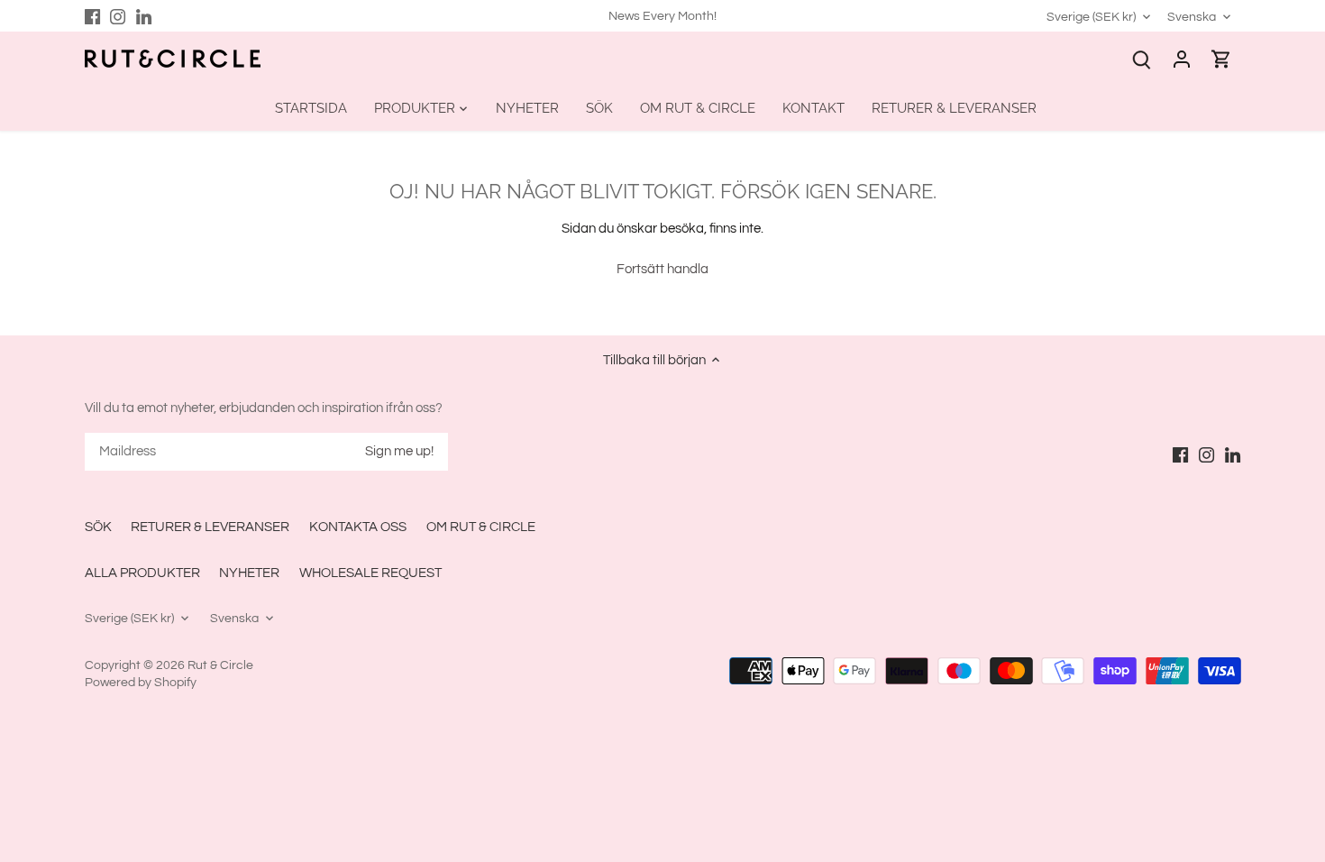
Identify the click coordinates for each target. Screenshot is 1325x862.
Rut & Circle (220, 665)
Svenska (1191, 16)
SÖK (98, 527)
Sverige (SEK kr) (1091, 16)
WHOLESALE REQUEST (370, 573)
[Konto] (1182, 59)
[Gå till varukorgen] (1221, 59)
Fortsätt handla (662, 269)
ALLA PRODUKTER (142, 573)
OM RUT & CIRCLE (480, 527)
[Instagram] (117, 15)
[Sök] (1142, 59)
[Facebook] (92, 15)
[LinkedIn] (143, 15)
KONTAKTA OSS (358, 527)
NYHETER (249, 573)
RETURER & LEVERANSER (210, 527)
